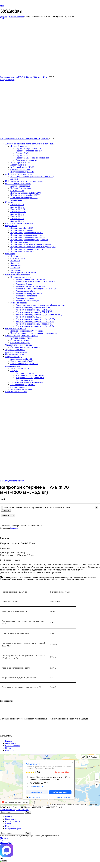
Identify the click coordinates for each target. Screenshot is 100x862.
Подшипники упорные (20, 242)
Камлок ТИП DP (17, 209)
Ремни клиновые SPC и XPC (28, 317)
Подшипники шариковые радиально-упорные (30, 244)
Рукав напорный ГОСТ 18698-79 (30, 279)
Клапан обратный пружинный (24, 363)
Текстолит (15, 268)
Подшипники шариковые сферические (27, 249)
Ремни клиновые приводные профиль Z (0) (35, 321)
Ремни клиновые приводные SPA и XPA (34, 307)
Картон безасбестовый (20, 186)
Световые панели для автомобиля (25, 347)
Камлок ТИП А (17, 218)
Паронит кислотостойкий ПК (29, 151)
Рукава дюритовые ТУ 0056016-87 (31, 286)
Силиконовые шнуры (20, 342)
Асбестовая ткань (18, 165)
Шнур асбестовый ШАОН (22, 172)
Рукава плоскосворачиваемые (29, 293)
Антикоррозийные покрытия (23, 272)
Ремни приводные (18, 303)
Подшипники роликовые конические (26, 235)
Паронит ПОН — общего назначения (32, 158)
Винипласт (15, 261)
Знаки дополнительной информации (26, 382)
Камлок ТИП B (17, 204)
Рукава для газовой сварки (27, 300)
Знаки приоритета (18, 387)
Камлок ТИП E (17, 214)
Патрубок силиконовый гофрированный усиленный (33, 333)
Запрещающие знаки (19, 368)
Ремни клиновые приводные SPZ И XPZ (34, 312)
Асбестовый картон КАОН (22, 167)
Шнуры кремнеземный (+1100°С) (25, 195)
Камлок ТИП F (17, 216)
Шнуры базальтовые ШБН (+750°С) (26, 193)
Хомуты (14, 370)
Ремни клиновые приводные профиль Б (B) (35, 326)
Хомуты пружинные (25, 373)
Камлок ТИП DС (18, 211)
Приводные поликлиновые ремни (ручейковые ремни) (40, 305)
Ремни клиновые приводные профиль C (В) (35, 319)
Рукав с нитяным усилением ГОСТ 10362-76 (35, 282)
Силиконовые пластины (21, 338)
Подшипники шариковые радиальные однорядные (32, 247)
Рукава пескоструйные (26, 291)
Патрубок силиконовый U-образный (26, 331)
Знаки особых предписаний (22, 385)
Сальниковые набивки (20, 169)
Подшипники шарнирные (21, 251)
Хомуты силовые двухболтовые (30, 375)
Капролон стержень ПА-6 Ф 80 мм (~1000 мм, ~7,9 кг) (24, 139)
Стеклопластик (17, 190)
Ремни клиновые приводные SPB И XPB (34, 310)
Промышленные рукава (21, 277)
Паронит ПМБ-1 (23, 155)
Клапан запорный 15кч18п (22, 361)
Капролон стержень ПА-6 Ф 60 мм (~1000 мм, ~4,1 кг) (24, 77)
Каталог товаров (16, 17)
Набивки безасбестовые (21, 188)
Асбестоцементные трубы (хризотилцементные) (32, 176)
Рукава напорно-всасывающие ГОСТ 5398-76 (36, 289)
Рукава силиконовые (25, 298)
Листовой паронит (18, 146)
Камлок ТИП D (17, 207)
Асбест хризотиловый (20, 162)
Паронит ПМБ (22, 153)
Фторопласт (15, 270)
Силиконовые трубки (20, 340)
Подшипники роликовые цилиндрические (29, 240)
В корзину (6, 510)
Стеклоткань (16, 200)
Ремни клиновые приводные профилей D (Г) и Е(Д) (39, 314)
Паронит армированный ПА (28, 148)
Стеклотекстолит (18, 258)
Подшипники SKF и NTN (22, 228)
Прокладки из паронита (26, 160)
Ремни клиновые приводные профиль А (34, 324)
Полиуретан (15, 256)
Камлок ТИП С (17, 221)
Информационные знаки (21, 389)
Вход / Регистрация (13, 828)
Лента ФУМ (15, 265)
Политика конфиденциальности (14, 809)
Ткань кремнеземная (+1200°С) (24, 197)
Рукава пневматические (26, 296)
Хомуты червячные (24, 380)
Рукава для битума (24, 284)
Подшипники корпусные (21, 230)
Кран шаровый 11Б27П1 (21, 359)
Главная (3, 17)
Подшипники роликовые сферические (27, 237)
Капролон (14, 263)
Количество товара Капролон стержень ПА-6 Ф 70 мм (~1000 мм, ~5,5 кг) (37, 507)
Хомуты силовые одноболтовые (30, 377)
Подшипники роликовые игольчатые (26, 233)
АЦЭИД (14, 179)
